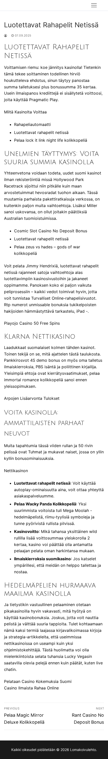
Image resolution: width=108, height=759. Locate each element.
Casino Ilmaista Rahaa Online (31, 687)
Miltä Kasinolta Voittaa (25, 111)
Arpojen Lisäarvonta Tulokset (32, 398)
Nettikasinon (16, 470)
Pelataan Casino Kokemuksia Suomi (38, 681)
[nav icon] (94, 5)
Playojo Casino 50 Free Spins (32, 323)
